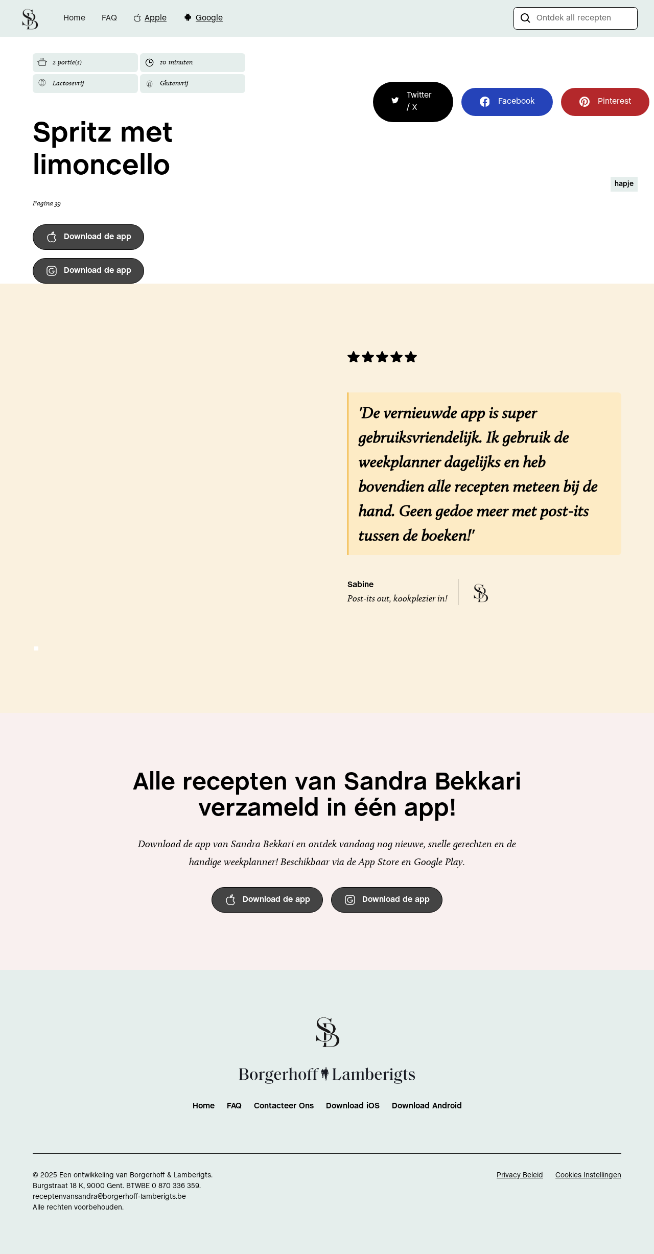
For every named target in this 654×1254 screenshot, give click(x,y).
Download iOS (353, 1106)
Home (74, 18)
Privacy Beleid (520, 1175)
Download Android (427, 1106)
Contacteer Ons (284, 1106)
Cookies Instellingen (588, 1175)
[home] (29, 18)
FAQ (109, 18)
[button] (36, 648)
